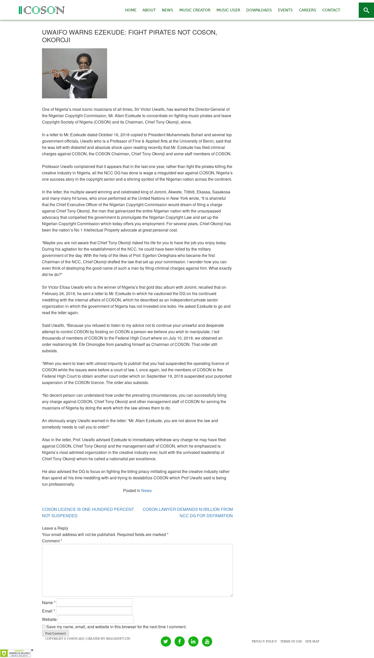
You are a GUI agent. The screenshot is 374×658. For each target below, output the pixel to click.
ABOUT (149, 10)
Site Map (312, 641)
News (146, 490)
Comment (52, 541)
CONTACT (331, 10)
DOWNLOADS (259, 10)
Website (49, 619)
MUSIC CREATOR (194, 10)
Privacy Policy (264, 641)
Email (48, 611)
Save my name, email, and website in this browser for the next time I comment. (116, 627)
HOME (130, 10)
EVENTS (285, 10)
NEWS (167, 10)
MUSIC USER (228, 10)
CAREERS (307, 10)
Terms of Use (291, 641)
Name (48, 602)
